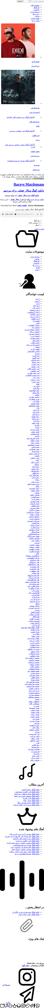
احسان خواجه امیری (31, 330)
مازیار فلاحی (34, 630)
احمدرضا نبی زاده (33, 345)
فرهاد (37, 604)
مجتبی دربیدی (34, 641)
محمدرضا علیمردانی (31, 684)
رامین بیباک (35, 462)
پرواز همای (35, 417)
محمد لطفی (35, 677)
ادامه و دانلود (39, 229)
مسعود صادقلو (34, 697)
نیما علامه (35, 745)
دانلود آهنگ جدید (33, 195)
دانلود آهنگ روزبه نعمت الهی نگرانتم (26, 839)
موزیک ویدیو (35, 12)
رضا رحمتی (35, 469)
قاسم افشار (34, 612)
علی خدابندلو (34, 560)
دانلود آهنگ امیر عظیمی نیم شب (27, 841)
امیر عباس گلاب (33, 369)
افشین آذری (35, 349)
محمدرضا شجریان (32, 682)
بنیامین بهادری (34, 397)
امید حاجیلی (35, 360)
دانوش (37, 456)
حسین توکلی (34, 440)
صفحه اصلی (34, 5)
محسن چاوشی (33, 660)
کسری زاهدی (34, 619)
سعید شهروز (34, 501)
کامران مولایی (34, 614)
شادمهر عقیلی (34, 538)
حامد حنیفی (35, 432)
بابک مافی (35, 393)
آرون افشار (35, 319)
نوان (37, 743)
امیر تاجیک (35, 362)
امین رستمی (34, 380)
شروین (36, 543)
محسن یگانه (34, 667)
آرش (37, 303)
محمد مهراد (35, 680)
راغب (37, 460)
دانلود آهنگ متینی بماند (31, 800)
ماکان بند (36, 634)
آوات (37, 323)
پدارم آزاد (36, 412)
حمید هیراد (35, 451)
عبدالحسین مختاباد (32, 556)
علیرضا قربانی (34, 584)
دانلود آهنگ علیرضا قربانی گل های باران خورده (22, 836)
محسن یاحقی (34, 664)
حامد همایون (34, 434)
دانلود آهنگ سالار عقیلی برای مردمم (23, 190)
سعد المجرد (35, 497)
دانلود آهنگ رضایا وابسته (30, 790)
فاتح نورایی (35, 595)
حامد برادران (34, 430)
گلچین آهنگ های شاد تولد (30, 627)
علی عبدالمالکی (33, 564)
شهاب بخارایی (34, 545)
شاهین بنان (35, 540)
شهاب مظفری (34, 549)
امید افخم (35, 358)
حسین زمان (35, 443)
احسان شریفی (34, 334)
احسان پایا (35, 327)
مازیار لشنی (34, 632)
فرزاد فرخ (35, 597)
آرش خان (35, 308)
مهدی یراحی (34, 714)
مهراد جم (36, 719)
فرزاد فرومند (34, 601)
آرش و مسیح (34, 310)
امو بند (37, 353)
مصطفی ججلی (33, 701)
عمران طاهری (34, 588)
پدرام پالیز (35, 414)
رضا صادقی (35, 471)
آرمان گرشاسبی (33, 312)
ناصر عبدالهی (34, 741)
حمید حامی (35, 447)
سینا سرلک (35, 532)
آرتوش (37, 301)
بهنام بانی (36, 401)
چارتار (37, 427)
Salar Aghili (22, 205)
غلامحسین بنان (33, 593)
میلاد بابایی (35, 728)
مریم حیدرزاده (34, 691)
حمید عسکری (34, 449)
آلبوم (37, 268)
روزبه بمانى (35, 482)
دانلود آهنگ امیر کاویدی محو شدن (27, 792)
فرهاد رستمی (34, 606)
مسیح (37, 699)
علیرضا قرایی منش (32, 582)
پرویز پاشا (35, 419)
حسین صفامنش (33, 445)
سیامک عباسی (34, 517)
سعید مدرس (34, 508)
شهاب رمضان (34, 547)
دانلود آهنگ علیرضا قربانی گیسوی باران (24, 847)
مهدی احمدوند (34, 708)
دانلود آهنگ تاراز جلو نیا (31, 798)
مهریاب (36, 723)
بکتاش (37, 395)
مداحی (37, 16)
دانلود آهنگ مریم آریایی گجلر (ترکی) (26, 805)
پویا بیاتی (36, 421)
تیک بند (37, 425)
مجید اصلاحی (34, 647)
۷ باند (37, 299)
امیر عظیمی (34, 371)
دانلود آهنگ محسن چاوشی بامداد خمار (25, 849)
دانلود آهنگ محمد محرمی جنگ (28, 803)
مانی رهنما (35, 636)
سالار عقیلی (22, 195)
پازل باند (36, 410)
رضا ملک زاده (34, 475)
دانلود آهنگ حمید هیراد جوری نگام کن (25, 912)
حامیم (37, 436)
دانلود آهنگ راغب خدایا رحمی (28, 914)
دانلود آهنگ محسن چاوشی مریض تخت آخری (23, 843)
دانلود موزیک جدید (37, 199)
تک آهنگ (36, 7)
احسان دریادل (34, 332)
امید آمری (35, 356)
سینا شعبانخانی (33, 534)
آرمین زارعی (34, 316)
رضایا (37, 480)
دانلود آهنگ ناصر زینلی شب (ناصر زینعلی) (24, 852)
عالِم (37, 554)
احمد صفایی (35, 343)
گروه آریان (35, 625)
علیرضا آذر (35, 573)
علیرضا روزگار (34, 577)
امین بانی (36, 377)
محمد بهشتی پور (33, 671)
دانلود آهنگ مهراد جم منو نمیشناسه (26, 845)
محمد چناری (34, 673)
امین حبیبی (35, 382)
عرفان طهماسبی (33, 558)
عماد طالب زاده (33, 586)
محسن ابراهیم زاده (32, 658)
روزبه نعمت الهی (33, 484)
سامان (37, 493)
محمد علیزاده (34, 675)
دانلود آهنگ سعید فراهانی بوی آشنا (26, 794)
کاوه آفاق (35, 617)
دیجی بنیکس (34, 458)
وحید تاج (36, 754)
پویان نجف (35, 423)
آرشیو (37, 270)
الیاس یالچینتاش (33, 351)
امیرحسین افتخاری (32, 375)
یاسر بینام (35, 756)
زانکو (37, 486)
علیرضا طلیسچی (33, 580)
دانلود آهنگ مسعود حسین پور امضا (26, 796)
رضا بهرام (35, 467)
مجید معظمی (34, 656)
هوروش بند (35, 751)
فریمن (37, 610)
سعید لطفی (35, 506)
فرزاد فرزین (34, 599)
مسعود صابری (34, 695)
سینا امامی (35, 523)
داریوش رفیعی (34, 453)
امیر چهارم (35, 364)
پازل (37, 408)
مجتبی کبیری (34, 643)
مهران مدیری (34, 721)
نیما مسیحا (35, 747)
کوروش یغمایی (33, 621)
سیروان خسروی (33, 521)
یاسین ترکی (35, 758)
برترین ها (36, 14)
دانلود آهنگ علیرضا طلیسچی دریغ (27, 854)
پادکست (36, 10)
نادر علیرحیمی (34, 734)
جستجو (20, 1)
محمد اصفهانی (34, 669)
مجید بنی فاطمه (33, 649)
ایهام (37, 384)
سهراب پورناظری (32, 512)
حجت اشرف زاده (33, 438)
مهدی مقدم (35, 712)
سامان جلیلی (34, 495)
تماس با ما (35, 21)
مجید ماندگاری (34, 654)
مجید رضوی (35, 651)
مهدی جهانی (34, 710)
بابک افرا (36, 388)
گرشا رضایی (34, 623)
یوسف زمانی (34, 760)
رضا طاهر (35, 473)
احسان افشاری (33, 325)
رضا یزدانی (35, 477)
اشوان (37, 347)
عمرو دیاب (35, 591)
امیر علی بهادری (33, 373)
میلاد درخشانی (34, 730)
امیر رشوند (35, 367)
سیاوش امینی (34, 519)
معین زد (36, 706)
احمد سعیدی (34, 338)
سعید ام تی (35, 499)
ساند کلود (25, 965)
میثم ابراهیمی (34, 725)
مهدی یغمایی (34, 717)
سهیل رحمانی (34, 514)
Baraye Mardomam (29, 184)
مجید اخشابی (34, 645)
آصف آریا (36, 321)
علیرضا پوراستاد (33, 575)
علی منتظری (34, 571)
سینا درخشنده (34, 530)
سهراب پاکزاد (34, 510)
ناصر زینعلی (35, 738)
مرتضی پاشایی (34, 688)
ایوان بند (36, 386)
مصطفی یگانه (34, 704)
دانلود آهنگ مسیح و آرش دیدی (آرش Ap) (24, 834)
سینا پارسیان (34, 525)
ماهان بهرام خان (33, 638)
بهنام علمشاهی (33, 406)
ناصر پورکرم (34, 736)
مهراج (37, 732)
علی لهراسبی (34, 569)
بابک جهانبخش (34, 390)
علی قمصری (34, 567)
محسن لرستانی (33, 662)
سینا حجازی (35, 527)
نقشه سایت (35, 18)
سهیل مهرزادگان (33, 536)
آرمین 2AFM (34, 314)
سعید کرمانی (34, 504)
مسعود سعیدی (34, 693)
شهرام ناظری (34, 551)
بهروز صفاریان (34, 399)
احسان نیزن (35, 336)
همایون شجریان (33, 749)
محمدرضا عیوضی (32, 686)
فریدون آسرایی (33, 608)
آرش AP (36, 306)
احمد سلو (36, 340)
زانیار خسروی (34, 488)
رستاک (36, 464)
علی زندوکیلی (34, 562)
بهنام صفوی (35, 403)
